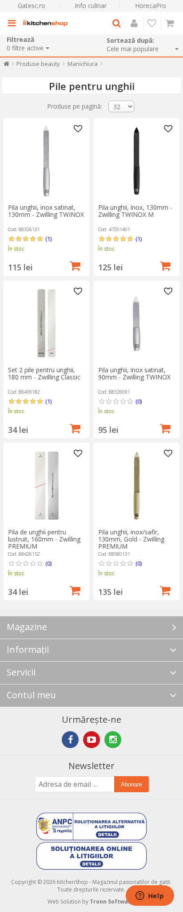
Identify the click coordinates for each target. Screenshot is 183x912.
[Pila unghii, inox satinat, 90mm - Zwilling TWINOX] (136, 323)
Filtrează (20, 39)
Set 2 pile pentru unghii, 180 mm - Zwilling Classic (44, 373)
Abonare (131, 784)
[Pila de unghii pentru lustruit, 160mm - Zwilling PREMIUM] (46, 485)
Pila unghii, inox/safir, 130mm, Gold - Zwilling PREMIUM (131, 539)
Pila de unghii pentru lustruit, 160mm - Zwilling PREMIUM (44, 539)
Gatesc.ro (31, 5)
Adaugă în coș (75, 265)
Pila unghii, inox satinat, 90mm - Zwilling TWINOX (134, 373)
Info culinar (91, 5)
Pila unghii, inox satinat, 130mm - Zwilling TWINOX (46, 211)
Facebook (70, 739)
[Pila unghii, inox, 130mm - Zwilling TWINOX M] (136, 161)
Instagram (112, 739)
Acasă (6, 66)
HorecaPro (150, 5)
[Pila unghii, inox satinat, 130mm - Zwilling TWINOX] (46, 161)
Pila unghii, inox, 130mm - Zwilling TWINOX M (135, 211)
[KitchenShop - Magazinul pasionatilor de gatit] (45, 23)
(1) (48, 239)
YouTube (91, 739)
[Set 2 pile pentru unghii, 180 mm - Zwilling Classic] (46, 323)
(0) (138, 401)
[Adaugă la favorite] (78, 129)
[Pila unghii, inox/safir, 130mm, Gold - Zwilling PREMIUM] (136, 485)
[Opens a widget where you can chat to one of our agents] (149, 896)
